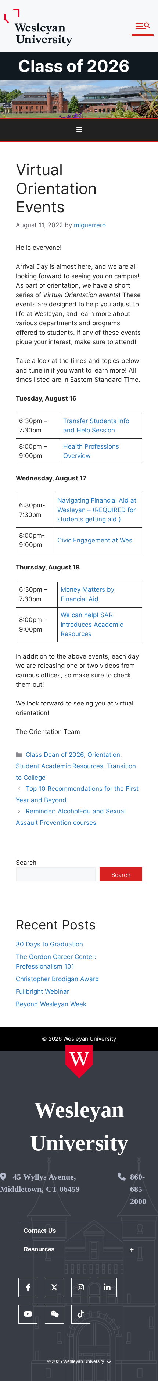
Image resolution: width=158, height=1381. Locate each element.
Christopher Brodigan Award (57, 979)
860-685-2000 (138, 1189)
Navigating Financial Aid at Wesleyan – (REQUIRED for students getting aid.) (96, 510)
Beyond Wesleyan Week (51, 1004)
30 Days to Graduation (49, 944)
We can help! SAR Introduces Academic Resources (92, 624)
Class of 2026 (74, 66)
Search (26, 862)
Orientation (103, 754)
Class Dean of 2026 (55, 754)
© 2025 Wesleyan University (75, 1361)
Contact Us (40, 1230)
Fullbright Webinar (42, 991)
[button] (143, 26)
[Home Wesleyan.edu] (79, 1061)
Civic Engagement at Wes (94, 540)
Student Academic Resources (59, 766)
